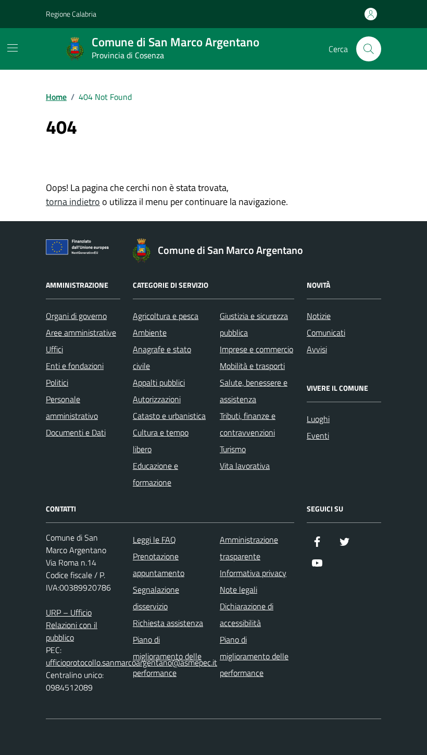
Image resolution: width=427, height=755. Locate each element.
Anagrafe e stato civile (162, 357)
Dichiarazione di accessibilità (246, 614)
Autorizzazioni (157, 399)
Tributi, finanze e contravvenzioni (247, 424)
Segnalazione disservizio (156, 597)
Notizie (319, 316)
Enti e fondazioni (75, 366)
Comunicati (326, 332)
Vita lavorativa (245, 465)
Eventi (318, 435)
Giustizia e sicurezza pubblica (254, 324)
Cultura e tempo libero (161, 440)
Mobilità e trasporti (252, 366)
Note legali (238, 589)
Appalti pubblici (159, 382)
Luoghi (318, 419)
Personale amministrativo (72, 407)
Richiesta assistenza (168, 623)
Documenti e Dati (76, 432)
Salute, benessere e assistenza (253, 390)
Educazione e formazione (155, 474)
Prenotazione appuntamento (158, 564)
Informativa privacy (253, 573)
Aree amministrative (81, 332)
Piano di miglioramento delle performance (167, 656)
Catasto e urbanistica (169, 416)
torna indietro (73, 202)
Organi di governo (76, 316)
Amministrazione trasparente (249, 547)
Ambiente (150, 332)
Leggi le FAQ (154, 539)
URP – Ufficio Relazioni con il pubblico (71, 625)
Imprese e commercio (256, 349)
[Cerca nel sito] (368, 48)
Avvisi (317, 349)
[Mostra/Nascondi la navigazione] (12, 48)
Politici (57, 382)
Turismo (233, 449)
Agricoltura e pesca (165, 316)
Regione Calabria (71, 13)
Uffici (54, 349)
